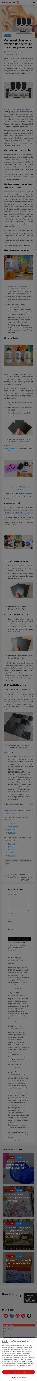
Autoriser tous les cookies (19, 1372)
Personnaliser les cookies (18, 1377)
